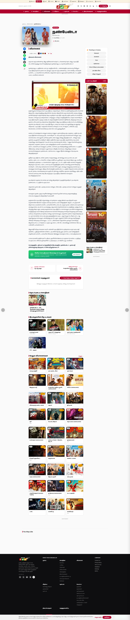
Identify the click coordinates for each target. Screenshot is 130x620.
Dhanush (96, 53)
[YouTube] (84, 6)
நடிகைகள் (79, 589)
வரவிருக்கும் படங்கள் (82, 602)
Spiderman (96, 63)
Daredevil (96, 56)
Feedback (97, 566)
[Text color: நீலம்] (41, 53)
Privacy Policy (98, 562)
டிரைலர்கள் (45, 589)
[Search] (96, 6)
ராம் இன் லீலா (96, 70)
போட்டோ (79, 584)
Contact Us (97, 560)
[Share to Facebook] (24, 48)
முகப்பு (24, 24)
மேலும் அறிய (98, 617)
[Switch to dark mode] (93, 6)
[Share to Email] (24, 62)
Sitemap (97, 569)
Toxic (96, 60)
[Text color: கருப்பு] (39, 53)
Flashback (62, 581)
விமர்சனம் (30, 24)
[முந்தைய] (3, 310)
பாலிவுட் (62, 565)
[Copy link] (24, 68)
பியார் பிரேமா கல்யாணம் (96, 67)
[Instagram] (87, 6)
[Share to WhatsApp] (24, 55)
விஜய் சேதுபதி (96, 74)
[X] (81, 6)
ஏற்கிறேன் (107, 617)
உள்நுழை (104, 6)
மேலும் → (81, 356)
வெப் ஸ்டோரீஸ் (80, 600)
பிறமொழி (62, 567)
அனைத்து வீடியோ (47, 586)
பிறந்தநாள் (79, 604)
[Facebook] (78, 6)
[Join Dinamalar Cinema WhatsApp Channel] (90, 6)
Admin (96, 571)
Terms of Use (98, 564)
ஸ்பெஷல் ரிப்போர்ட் (64, 578)
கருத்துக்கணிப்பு (64, 608)
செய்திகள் (62, 560)
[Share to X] (24, 52)
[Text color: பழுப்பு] (43, 53)
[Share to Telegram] (24, 58)
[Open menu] (110, 6)
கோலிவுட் (62, 562)
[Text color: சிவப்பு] (45, 53)
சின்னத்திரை (63, 572)
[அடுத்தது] (127, 310)
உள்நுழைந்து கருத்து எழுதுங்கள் (71, 278)
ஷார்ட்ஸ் (45, 591)
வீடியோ (45, 584)
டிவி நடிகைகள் (80, 591)
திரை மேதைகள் (63, 574)
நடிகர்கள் (79, 586)
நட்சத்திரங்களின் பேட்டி (65, 576)
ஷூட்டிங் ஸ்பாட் (80, 595)
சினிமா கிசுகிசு (63, 569)
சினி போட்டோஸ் (81, 593)
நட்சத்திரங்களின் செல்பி (82, 598)
